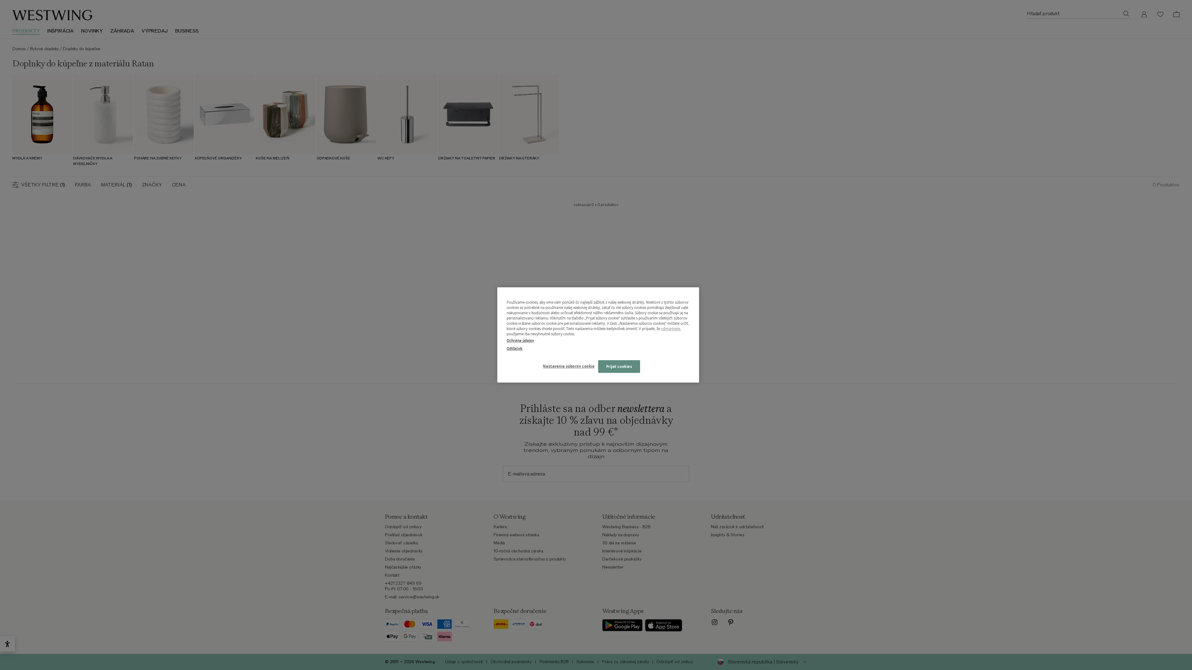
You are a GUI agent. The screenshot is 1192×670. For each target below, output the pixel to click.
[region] (598, 334)
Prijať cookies (619, 366)
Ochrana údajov (520, 340)
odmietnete (670, 329)
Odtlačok (514, 348)
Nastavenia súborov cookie (568, 366)
